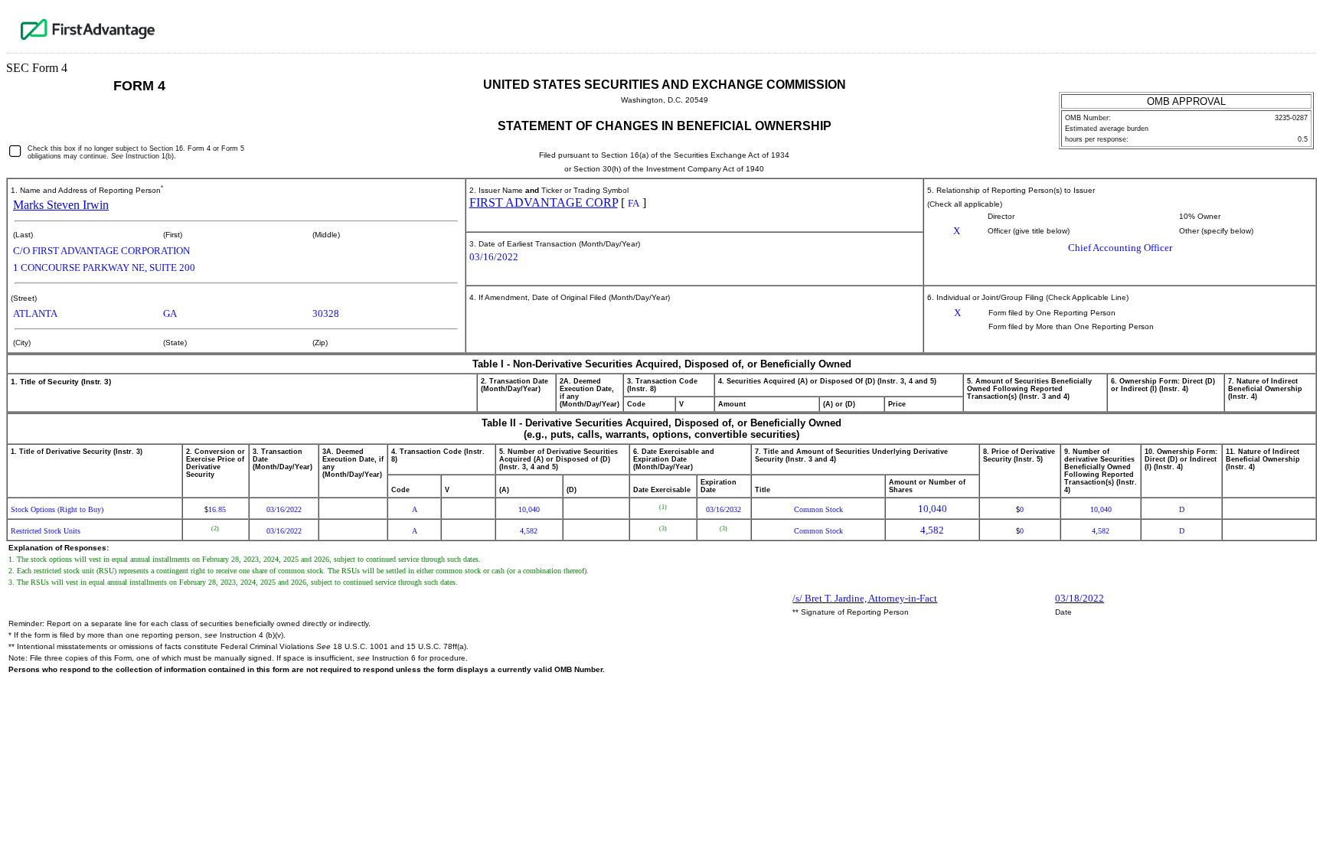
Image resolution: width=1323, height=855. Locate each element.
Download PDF (1284, 26)
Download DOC (1267, 26)
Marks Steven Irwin (61, 204)
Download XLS (1300, 26)
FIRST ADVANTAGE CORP (543, 202)
